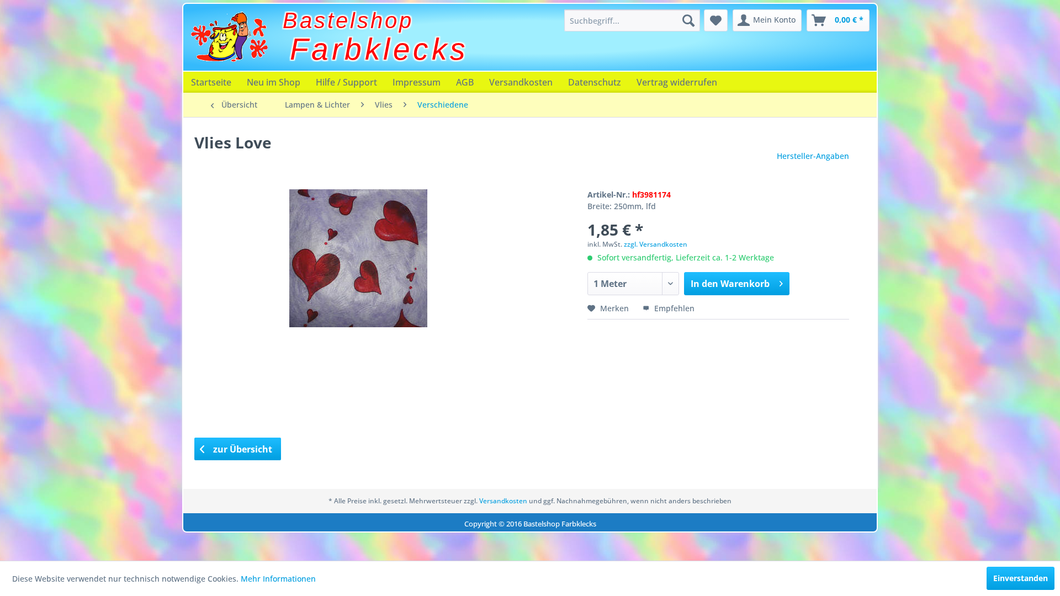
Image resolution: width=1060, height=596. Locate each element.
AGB (465, 82)
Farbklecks (379, 49)
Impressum (417, 82)
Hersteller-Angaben (813, 156)
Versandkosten (521, 82)
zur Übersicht (241, 449)
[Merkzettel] (716, 20)
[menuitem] (632, 20)
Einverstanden (1020, 578)
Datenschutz (594, 82)
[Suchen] (688, 20)
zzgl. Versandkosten (655, 244)
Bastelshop (348, 20)
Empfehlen (673, 308)
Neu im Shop (273, 82)
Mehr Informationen (278, 578)
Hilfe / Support (346, 82)
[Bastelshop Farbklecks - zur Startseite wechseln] (229, 37)
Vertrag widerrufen (677, 82)
